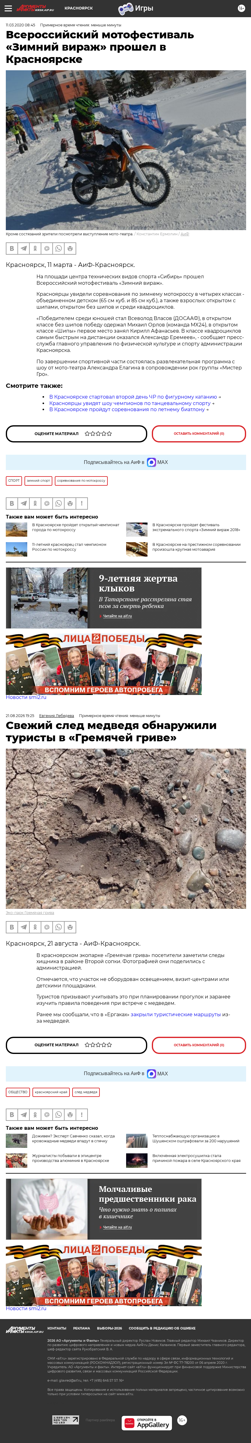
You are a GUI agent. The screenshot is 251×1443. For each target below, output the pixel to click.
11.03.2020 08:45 (20, 25)
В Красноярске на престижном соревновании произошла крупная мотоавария (196, 547)
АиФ (185, 234)
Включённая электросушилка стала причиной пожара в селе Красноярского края (196, 1158)
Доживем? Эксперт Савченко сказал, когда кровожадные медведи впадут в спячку (73, 1138)
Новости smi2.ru (26, 697)
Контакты (56, 1328)
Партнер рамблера (100, 1420)
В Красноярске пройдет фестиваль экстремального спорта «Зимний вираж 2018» (196, 527)
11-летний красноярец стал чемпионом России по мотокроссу (69, 547)
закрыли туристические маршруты (176, 1014)
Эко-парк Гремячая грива (30, 912)
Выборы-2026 (109, 1328)
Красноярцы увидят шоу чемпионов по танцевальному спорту (130, 403)
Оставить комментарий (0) (199, 434)
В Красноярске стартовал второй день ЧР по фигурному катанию (133, 397)
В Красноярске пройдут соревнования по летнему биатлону (127, 409)
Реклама (81, 1328)
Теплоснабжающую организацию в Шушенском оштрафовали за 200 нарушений (195, 1138)
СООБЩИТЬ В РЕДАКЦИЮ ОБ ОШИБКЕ (162, 1328)
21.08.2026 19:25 (20, 715)
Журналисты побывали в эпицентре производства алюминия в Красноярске (70, 1158)
